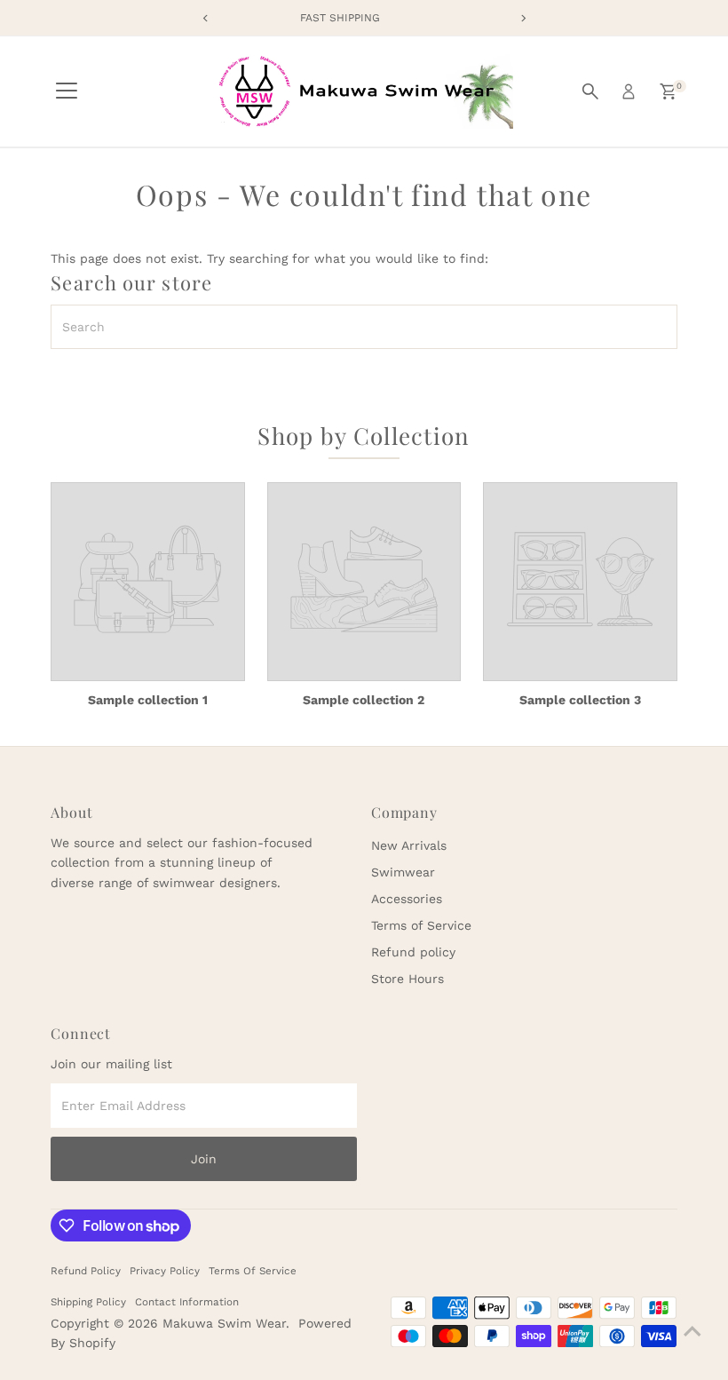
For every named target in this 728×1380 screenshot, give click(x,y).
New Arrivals (409, 845)
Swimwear (403, 872)
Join (204, 1159)
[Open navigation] (67, 91)
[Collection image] (147, 582)
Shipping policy (88, 1302)
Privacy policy (165, 1271)
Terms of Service (421, 925)
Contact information (187, 1302)
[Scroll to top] (692, 1331)
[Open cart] (668, 91)
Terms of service (253, 1271)
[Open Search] (590, 91)
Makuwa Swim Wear (224, 1323)
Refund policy (413, 952)
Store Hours (407, 979)
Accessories (406, 899)
